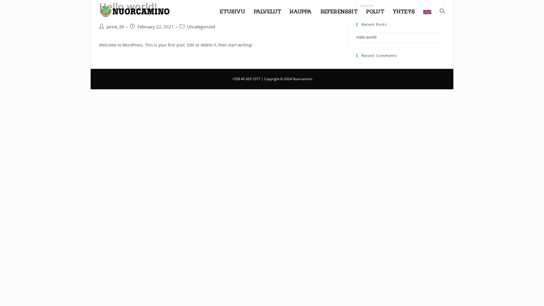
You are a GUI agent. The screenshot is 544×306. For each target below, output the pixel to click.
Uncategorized (201, 26)
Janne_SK (115, 26)
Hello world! (366, 37)
